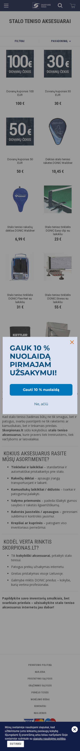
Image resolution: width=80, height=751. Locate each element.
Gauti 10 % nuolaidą (41, 390)
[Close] (72, 342)
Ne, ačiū (41, 404)
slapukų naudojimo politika (49, 738)
